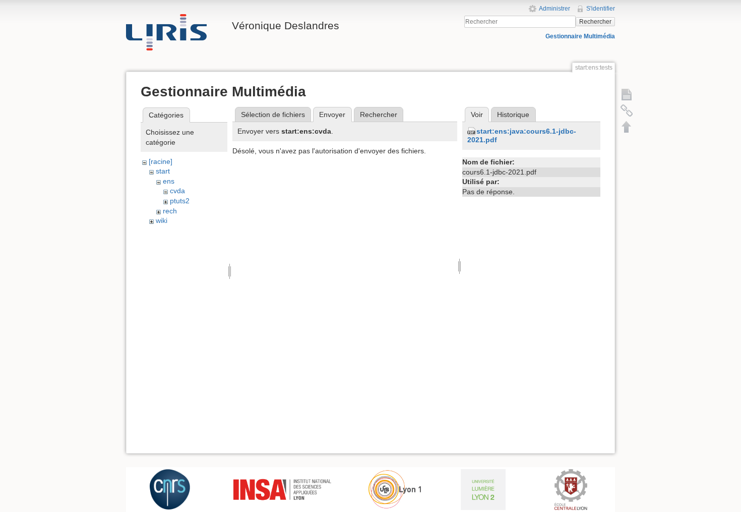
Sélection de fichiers (273, 114)
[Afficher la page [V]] (627, 94)
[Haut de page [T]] (627, 127)
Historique (513, 114)
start (163, 171)
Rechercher (595, 21)
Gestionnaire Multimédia (580, 36)
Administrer (554, 8)
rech (170, 211)
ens (168, 181)
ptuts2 (180, 201)
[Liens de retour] (627, 110)
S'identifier (600, 8)
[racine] (160, 161)
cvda (177, 191)
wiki (161, 220)
